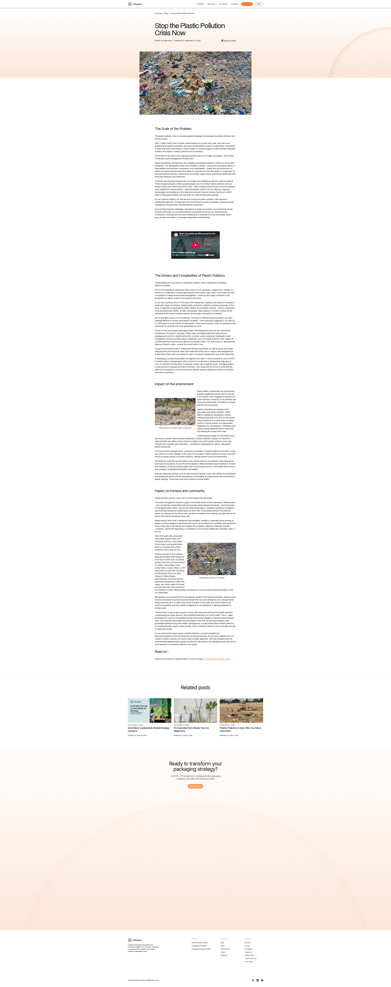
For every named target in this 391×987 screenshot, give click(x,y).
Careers (247, 946)
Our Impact (248, 949)
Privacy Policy (249, 955)
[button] (201, 4)
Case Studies (225, 949)
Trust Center (249, 961)
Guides (223, 952)
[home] (135, 4)
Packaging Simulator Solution (201, 949)
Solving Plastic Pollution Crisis (217, 659)
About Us (248, 942)
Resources (158, 13)
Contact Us (248, 952)
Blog (166, 13)
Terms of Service (250, 958)
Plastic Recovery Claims (200, 942)
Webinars (224, 955)
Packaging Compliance (199, 946)
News (223, 946)
